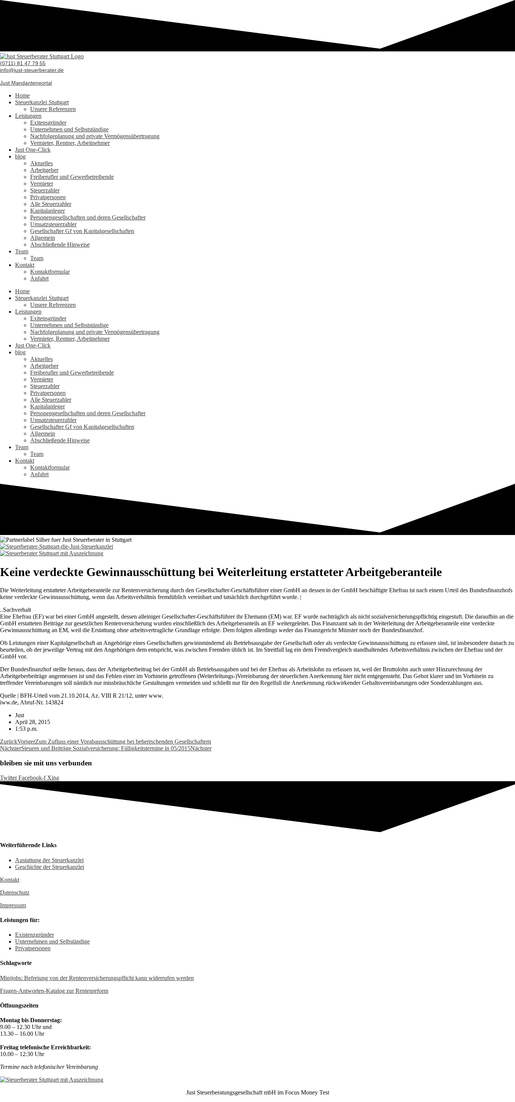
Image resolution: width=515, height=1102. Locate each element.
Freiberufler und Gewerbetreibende (72, 177)
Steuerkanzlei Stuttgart (42, 102)
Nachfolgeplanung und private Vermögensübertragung (94, 136)
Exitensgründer (48, 122)
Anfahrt (39, 278)
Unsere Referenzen (53, 109)
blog (20, 156)
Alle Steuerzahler (50, 204)
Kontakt (24, 265)
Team (21, 251)
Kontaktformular (50, 271)
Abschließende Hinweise (60, 244)
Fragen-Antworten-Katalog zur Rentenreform (54, 991)
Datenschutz (14, 892)
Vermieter (41, 183)
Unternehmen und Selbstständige (69, 129)
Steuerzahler (45, 190)
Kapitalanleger (47, 210)
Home (22, 95)
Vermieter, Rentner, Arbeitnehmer (70, 143)
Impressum (13, 905)
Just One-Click (33, 149)
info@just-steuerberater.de (32, 70)
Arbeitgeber (44, 170)
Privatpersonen (48, 197)
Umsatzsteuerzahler (53, 224)
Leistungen (28, 116)
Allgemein (42, 238)
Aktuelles (41, 163)
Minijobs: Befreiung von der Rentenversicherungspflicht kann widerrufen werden (97, 978)
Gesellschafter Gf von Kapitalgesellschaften (82, 231)
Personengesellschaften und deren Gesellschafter (88, 217)
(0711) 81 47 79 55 (23, 63)
